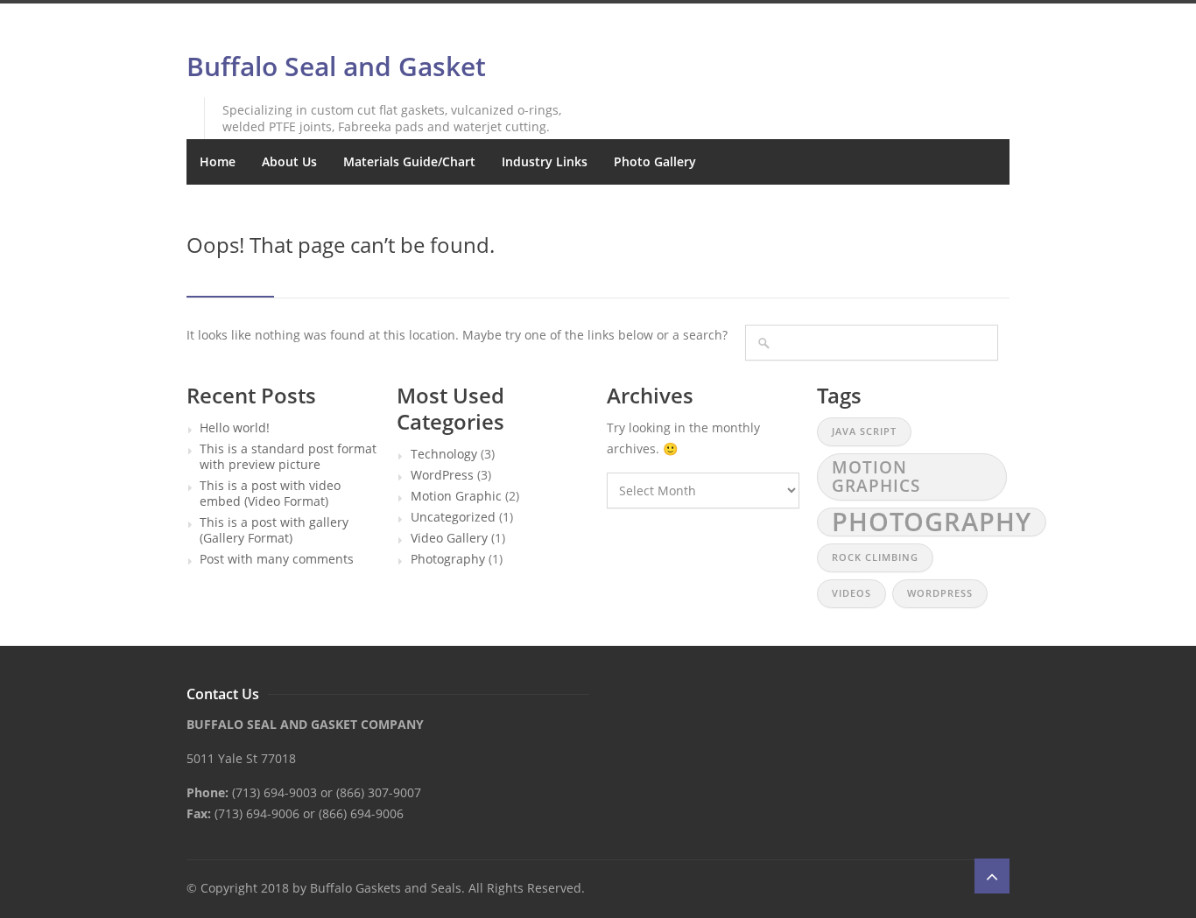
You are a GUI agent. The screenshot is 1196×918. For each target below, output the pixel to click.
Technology (444, 454)
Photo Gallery (655, 161)
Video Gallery (449, 538)
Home (218, 161)
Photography (448, 559)
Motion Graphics (876, 476)
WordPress (442, 475)
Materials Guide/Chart (409, 161)
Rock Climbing (875, 557)
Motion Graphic (456, 496)
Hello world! (235, 428)
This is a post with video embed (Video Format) (270, 493)
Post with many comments (277, 559)
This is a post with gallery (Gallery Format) (274, 530)
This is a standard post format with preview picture (288, 457)
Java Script (864, 431)
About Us (289, 161)
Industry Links (544, 161)
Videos (851, 593)
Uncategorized (453, 517)
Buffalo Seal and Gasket (336, 66)
